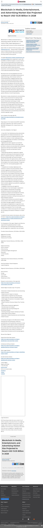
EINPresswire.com (5, 49)
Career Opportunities (26, 512)
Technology (13, 470)
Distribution (3, 495)
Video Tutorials (4, 508)
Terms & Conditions (4, 522)
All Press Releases (25, 488)
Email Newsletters (38, 4)
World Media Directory (27, 4)
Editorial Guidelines (4, 506)
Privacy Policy (3, 524)
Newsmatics (35, 522)
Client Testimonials (4, 510)
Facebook (3, 370)
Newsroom (24, 508)
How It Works (3, 488)
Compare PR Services (5, 497)
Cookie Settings (11, 524)
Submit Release (5, 499)
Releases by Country (26, 495)
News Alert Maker (36, 497)
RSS (33, 4)
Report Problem (4, 512)
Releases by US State (26, 497)
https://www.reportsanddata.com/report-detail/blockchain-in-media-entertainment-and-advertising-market (13, 218)
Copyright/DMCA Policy (14, 522)
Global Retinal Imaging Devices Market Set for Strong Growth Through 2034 (32, 48)
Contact (24, 514)
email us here (4, 367)
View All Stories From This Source (33, 51)
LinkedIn (3, 373)
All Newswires (14, 488)
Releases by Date (25, 499)
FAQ (2, 504)
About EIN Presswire (26, 504)
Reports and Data (4, 22)
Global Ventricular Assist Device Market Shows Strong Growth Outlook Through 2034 (32, 41)
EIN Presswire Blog (26, 506)
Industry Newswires (15, 495)
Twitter (2, 372)
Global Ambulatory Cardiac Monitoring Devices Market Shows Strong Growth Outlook (33, 45)
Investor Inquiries (25, 510)
